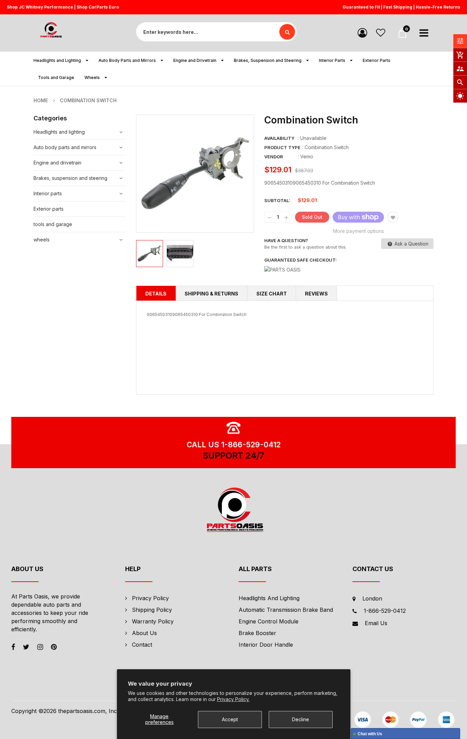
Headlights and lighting (59, 132)
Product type (282, 147)
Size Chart (271, 293)
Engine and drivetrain (57, 163)
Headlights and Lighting (269, 598)
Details (155, 293)
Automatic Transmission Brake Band (286, 609)
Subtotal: (277, 200)
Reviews (316, 293)
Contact (142, 644)
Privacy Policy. (233, 699)
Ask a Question (410, 244)
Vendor (273, 156)
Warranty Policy (153, 621)
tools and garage (53, 224)
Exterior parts (49, 209)
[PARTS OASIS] (233, 511)
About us (144, 633)
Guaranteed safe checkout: (300, 260)
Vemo (306, 156)
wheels (42, 239)
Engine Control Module (268, 621)
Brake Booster (257, 633)
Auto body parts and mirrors (65, 147)
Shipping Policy (152, 609)
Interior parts (48, 193)
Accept (230, 719)
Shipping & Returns (211, 293)
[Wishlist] (380, 32)
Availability (279, 138)
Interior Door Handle (266, 644)
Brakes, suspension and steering (70, 178)
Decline (300, 719)
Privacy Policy (150, 598)
